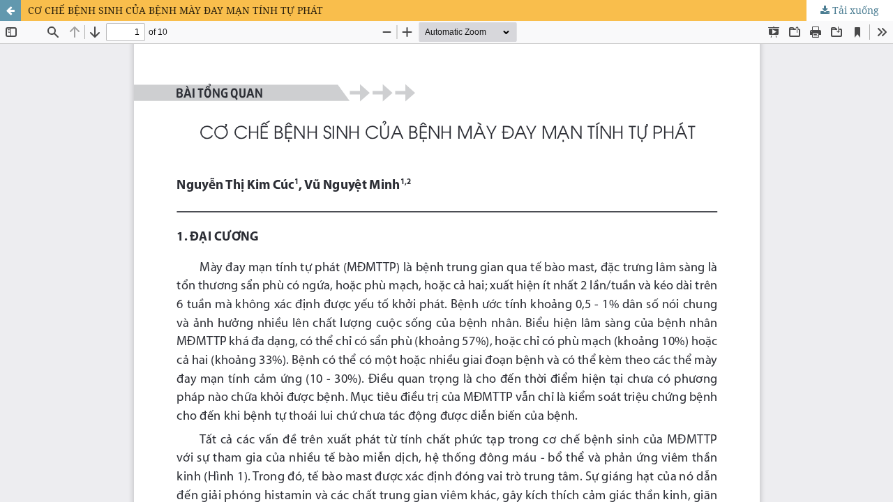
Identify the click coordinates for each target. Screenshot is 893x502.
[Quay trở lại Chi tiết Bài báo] (10, 10)
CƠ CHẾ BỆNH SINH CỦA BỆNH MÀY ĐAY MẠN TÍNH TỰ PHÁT (175, 10)
